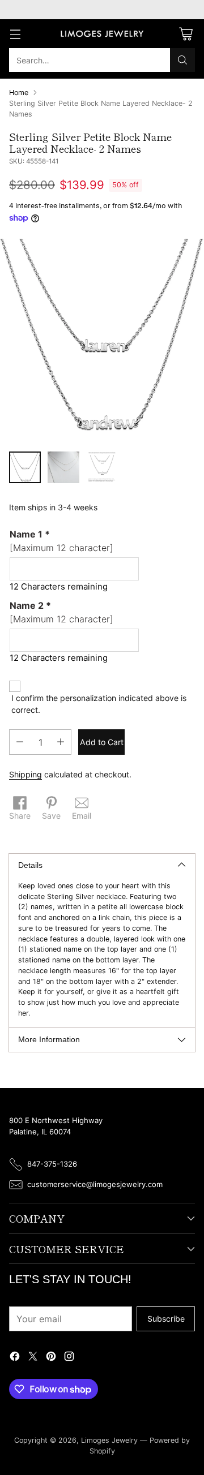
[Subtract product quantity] (20, 742)
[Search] (182, 60)
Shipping (25, 774)
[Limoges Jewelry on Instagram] (69, 1357)
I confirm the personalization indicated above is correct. (98, 704)
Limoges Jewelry (109, 1440)
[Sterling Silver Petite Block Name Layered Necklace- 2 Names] (102, 340)
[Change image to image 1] (25, 467)
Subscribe (166, 1318)
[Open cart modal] (185, 33)
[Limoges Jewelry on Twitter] (33, 1357)
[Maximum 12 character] (61, 540)
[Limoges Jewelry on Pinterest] (51, 1357)
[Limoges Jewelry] (102, 34)
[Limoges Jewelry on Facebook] (15, 1357)
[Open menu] (15, 33)
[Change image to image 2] (63, 467)
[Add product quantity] (60, 742)
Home (18, 92)
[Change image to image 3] (102, 467)
